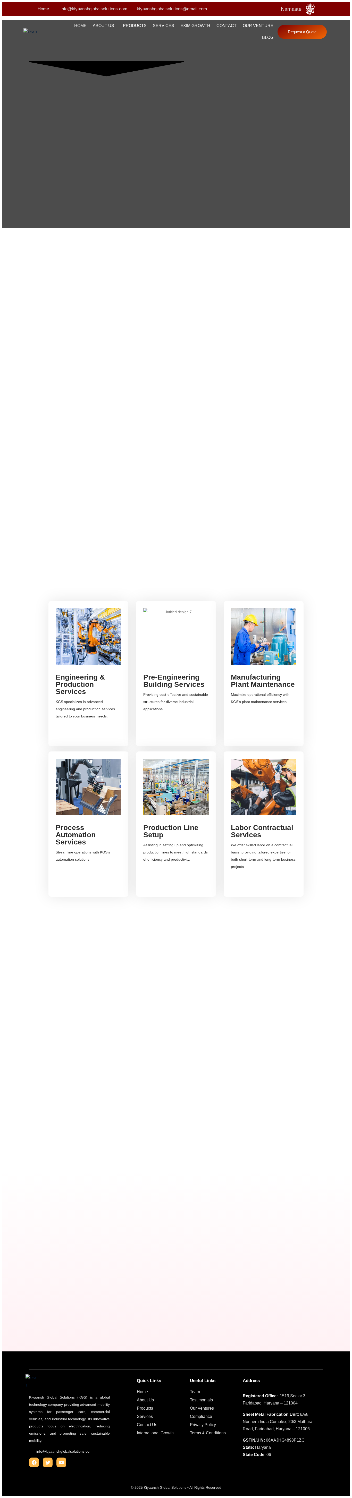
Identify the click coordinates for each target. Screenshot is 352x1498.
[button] (105, 26)
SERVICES (163, 25)
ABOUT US (103, 25)
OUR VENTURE (258, 25)
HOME (80, 25)
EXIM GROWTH (195, 25)
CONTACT (226, 25)
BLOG (267, 37)
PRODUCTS (135, 25)
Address (251, 1380)
